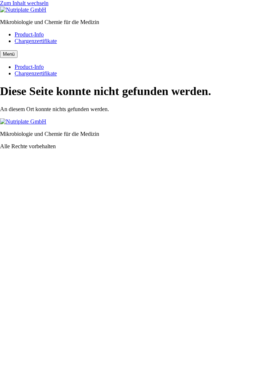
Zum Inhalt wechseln (24, 3)
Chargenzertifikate (36, 41)
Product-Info (29, 34)
